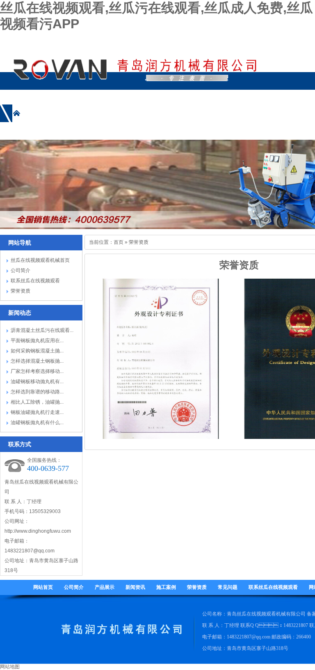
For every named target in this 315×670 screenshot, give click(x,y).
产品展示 (104, 587)
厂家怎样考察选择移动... (37, 371)
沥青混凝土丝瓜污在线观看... (42, 330)
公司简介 (20, 270)
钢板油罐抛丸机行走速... (37, 412)
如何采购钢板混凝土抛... (37, 351)
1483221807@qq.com (30, 551)
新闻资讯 (135, 587)
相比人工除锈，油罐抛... (37, 402)
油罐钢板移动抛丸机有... (37, 381)
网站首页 (43, 587)
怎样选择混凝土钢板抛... (37, 361)
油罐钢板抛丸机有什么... (37, 422)
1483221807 (295, 625)
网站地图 (10, 667)
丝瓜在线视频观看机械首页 (40, 260)
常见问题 (227, 587)
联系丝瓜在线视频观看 (35, 281)
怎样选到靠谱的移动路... (37, 392)
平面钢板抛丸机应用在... (37, 340)
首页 (118, 242)
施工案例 (166, 587)
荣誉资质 (20, 291)
